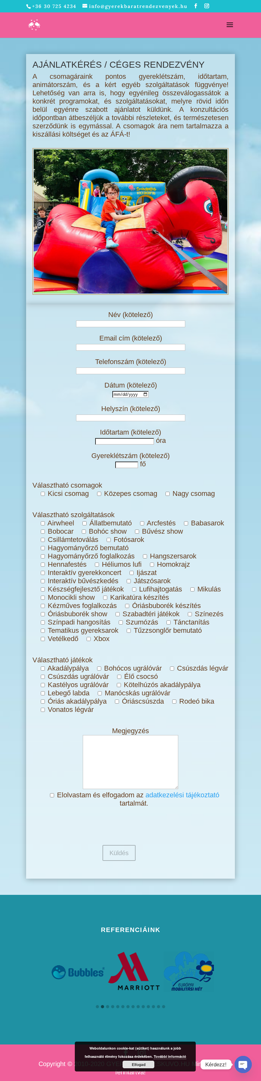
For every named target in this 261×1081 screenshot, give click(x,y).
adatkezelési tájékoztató (182, 795)
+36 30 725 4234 (54, 6)
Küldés (119, 852)
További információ (170, 1056)
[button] (97, 1007)
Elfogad (138, 1064)
